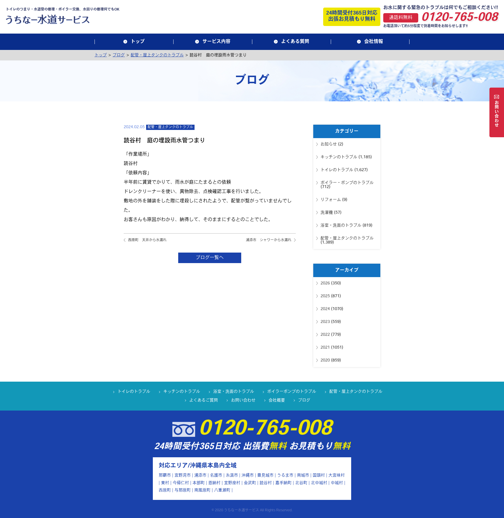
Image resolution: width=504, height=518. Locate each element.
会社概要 (277, 400)
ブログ (304, 400)
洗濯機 (327, 213)
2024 (325, 309)
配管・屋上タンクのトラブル (170, 127)
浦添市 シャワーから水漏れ (268, 240)
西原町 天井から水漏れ (147, 240)
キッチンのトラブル (339, 157)
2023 (325, 322)
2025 (325, 296)
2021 (325, 347)
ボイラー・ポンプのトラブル (347, 183)
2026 (325, 283)
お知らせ (329, 144)
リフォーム (331, 200)
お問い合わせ (243, 400)
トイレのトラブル (337, 170)
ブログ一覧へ (210, 257)
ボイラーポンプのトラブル (291, 392)
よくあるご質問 (203, 400)
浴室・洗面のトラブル (341, 225)
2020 (325, 360)
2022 (325, 335)
